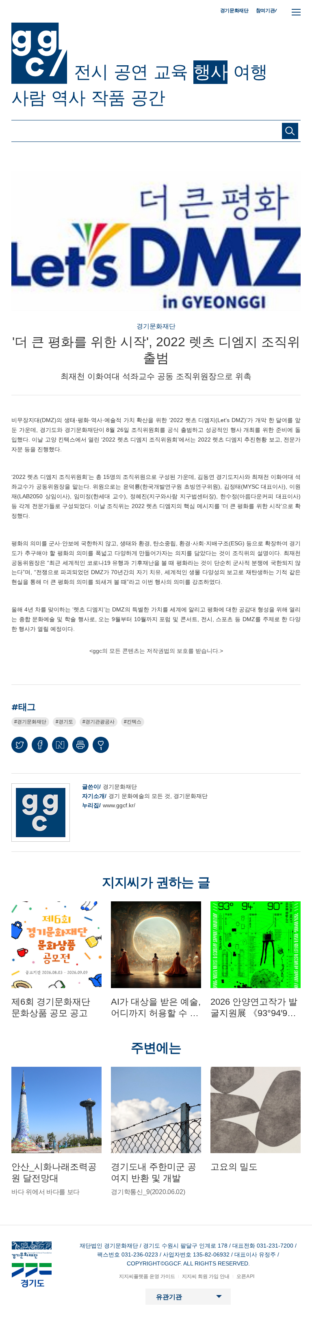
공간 (148, 97)
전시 (91, 71)
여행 (250, 71)
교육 (171, 71)
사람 (28, 97)
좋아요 (101, 748)
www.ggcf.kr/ (119, 805)
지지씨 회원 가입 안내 (206, 1276)
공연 (131, 71)
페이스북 (40, 745)
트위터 (19, 745)
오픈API (245, 1276)
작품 (108, 97)
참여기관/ (266, 10)
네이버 (60, 745)
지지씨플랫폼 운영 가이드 (147, 1276)
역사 (68, 97)
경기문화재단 (234, 10)
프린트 (80, 745)
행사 (210, 71)
